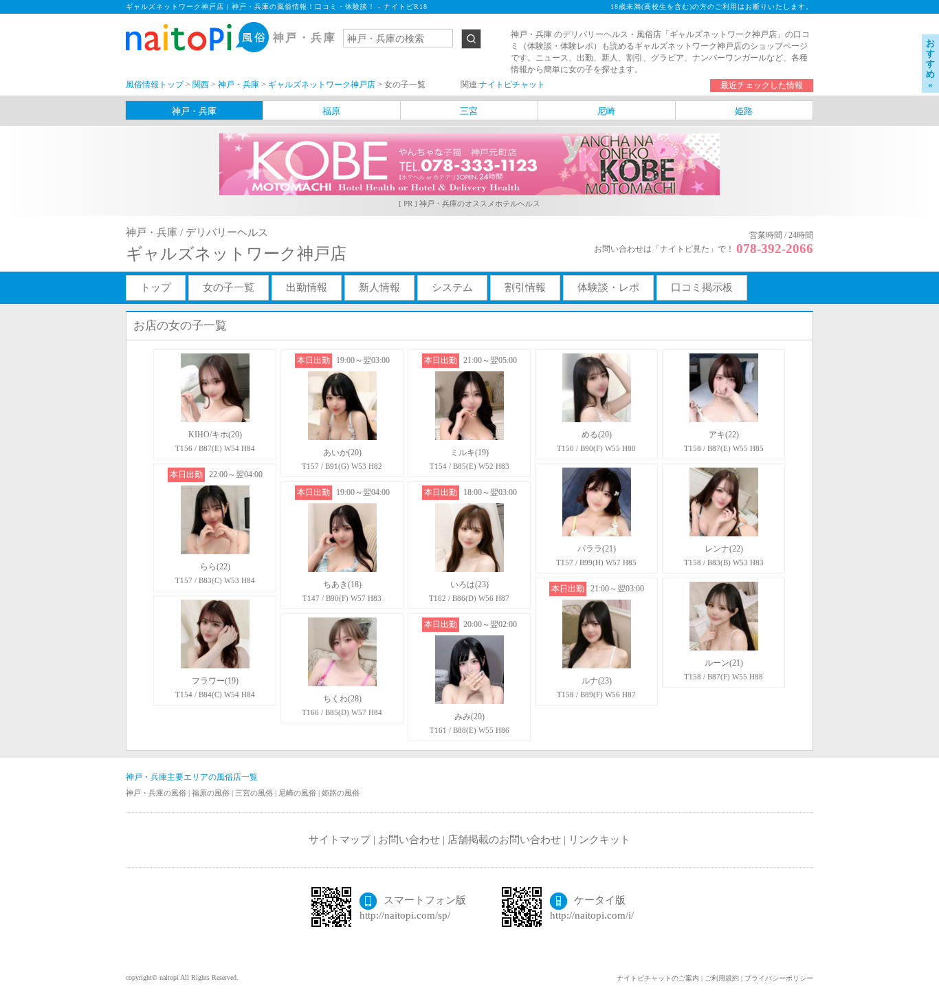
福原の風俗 (212, 793)
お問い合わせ (409, 839)
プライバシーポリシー (778, 978)
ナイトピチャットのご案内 (658, 978)
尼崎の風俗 (298, 793)
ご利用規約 (722, 978)
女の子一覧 (228, 287)
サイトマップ (340, 839)
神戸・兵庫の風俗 (157, 793)
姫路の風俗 (341, 793)
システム (452, 287)
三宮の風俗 (255, 793)
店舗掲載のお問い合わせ (504, 839)
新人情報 (379, 287)
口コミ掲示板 (702, 287)
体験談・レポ (608, 287)
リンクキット (599, 839)
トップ (155, 287)
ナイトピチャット (512, 84)
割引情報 (525, 287)
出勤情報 (306, 287)
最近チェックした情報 (761, 85)
